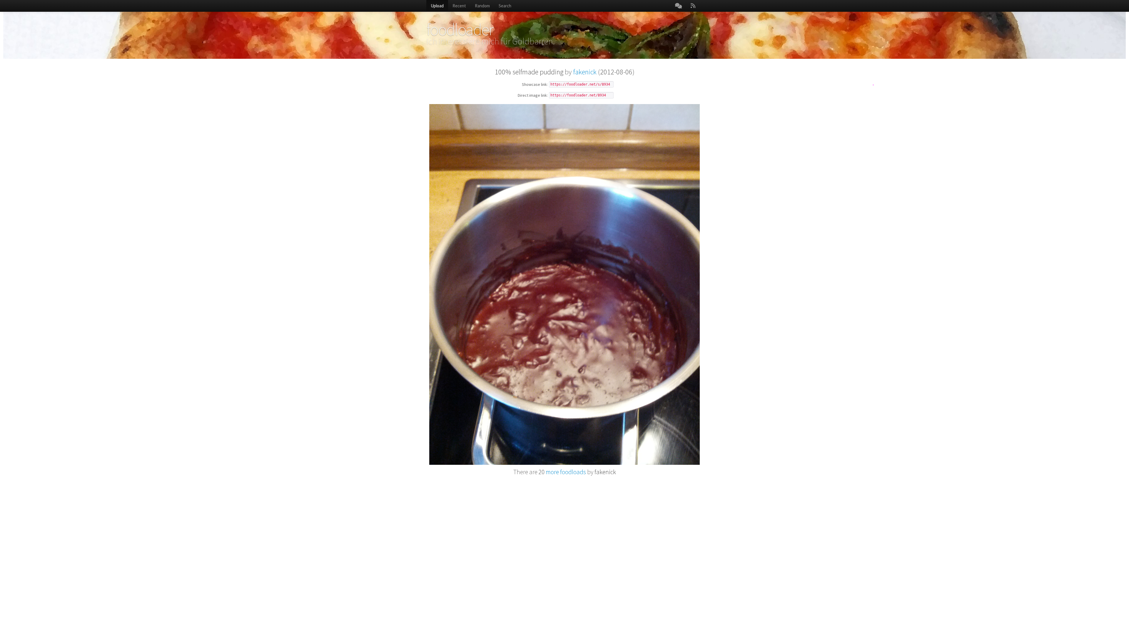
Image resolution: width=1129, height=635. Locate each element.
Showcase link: (535, 84)
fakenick (585, 71)
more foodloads (562, 472)
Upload (437, 6)
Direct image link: (533, 95)
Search (505, 6)
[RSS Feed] (693, 6)
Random (482, 6)
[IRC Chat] (678, 6)
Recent (459, 6)
